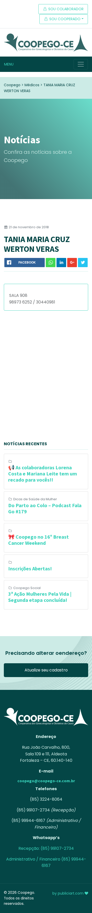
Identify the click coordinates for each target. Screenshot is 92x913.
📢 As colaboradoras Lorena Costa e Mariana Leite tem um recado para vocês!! (42, 473)
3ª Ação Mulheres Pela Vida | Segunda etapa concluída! (40, 597)
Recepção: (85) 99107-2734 (46, 848)
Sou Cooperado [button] (64, 18)
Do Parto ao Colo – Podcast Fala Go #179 (45, 508)
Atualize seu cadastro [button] (46, 670)
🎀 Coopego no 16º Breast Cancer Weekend (38, 540)
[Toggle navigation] (81, 64)
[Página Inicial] (46, 42)
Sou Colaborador (65, 9)
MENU (9, 64)
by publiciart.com (68, 893)
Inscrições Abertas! (30, 568)
